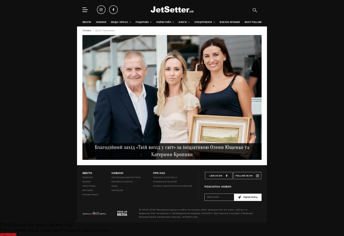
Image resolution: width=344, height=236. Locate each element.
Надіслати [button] (8, 234)
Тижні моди (88, 186)
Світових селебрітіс (122, 182)
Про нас (159, 173)
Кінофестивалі (90, 195)
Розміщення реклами (165, 182)
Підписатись (250, 197)
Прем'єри (87, 177)
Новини (117, 173)
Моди (114, 186)
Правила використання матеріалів (172, 186)
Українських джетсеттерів (125, 177)
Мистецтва (117, 190)
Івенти (87, 173)
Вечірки (86, 182)
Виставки (87, 190)
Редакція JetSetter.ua (165, 177)
